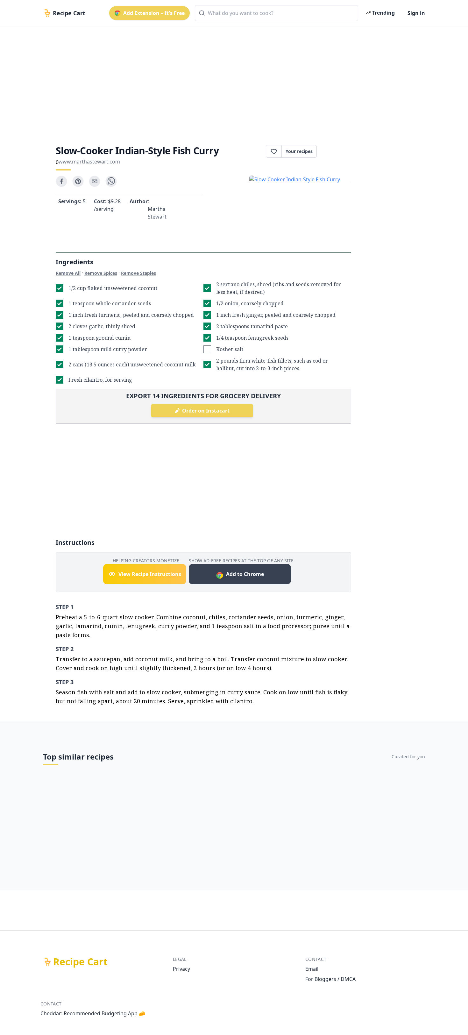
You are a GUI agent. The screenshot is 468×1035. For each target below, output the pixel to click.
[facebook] (61, 181)
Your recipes (299, 151)
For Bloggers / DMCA (330, 979)
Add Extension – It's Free (154, 13)
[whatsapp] (111, 181)
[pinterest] (78, 181)
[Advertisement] (231, 80)
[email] (94, 181)
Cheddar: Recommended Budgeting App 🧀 (92, 1013)
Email (311, 968)
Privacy (181, 968)
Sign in (416, 13)
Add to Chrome (245, 574)
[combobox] (276, 13)
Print (337, 151)
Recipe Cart (80, 962)
